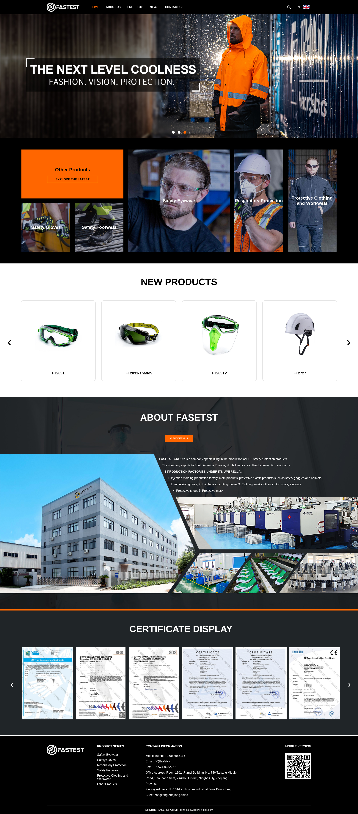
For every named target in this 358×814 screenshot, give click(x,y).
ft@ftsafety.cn (163, 761)
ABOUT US (113, 7)
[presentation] (9, 341)
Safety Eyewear (107, 754)
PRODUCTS (135, 7)
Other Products (107, 784)
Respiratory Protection (112, 765)
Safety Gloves (106, 759)
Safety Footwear (108, 770)
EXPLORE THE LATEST (73, 179)
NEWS (154, 7)
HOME (95, 7)
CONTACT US (174, 7)
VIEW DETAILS (179, 438)
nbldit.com (207, 809)
